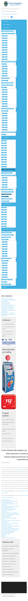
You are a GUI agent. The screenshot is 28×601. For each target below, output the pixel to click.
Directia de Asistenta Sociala (8, 532)
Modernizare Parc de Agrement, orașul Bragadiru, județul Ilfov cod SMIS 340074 (8, 314)
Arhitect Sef (4, 511)
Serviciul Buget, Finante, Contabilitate (9, 512)
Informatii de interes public (7, 298)
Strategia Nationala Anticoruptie (8, 537)
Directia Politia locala (6, 516)
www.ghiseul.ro (22, 469)
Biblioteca (4, 535)
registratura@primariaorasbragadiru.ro (10, 14)
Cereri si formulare (6, 302)
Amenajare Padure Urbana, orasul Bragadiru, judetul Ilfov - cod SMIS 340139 (8, 310)
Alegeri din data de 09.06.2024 (8, 307)
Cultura (3, 536)
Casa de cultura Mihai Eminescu (8, 531)
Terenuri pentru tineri (6, 303)
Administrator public (6, 533)
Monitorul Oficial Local (6, 499)
